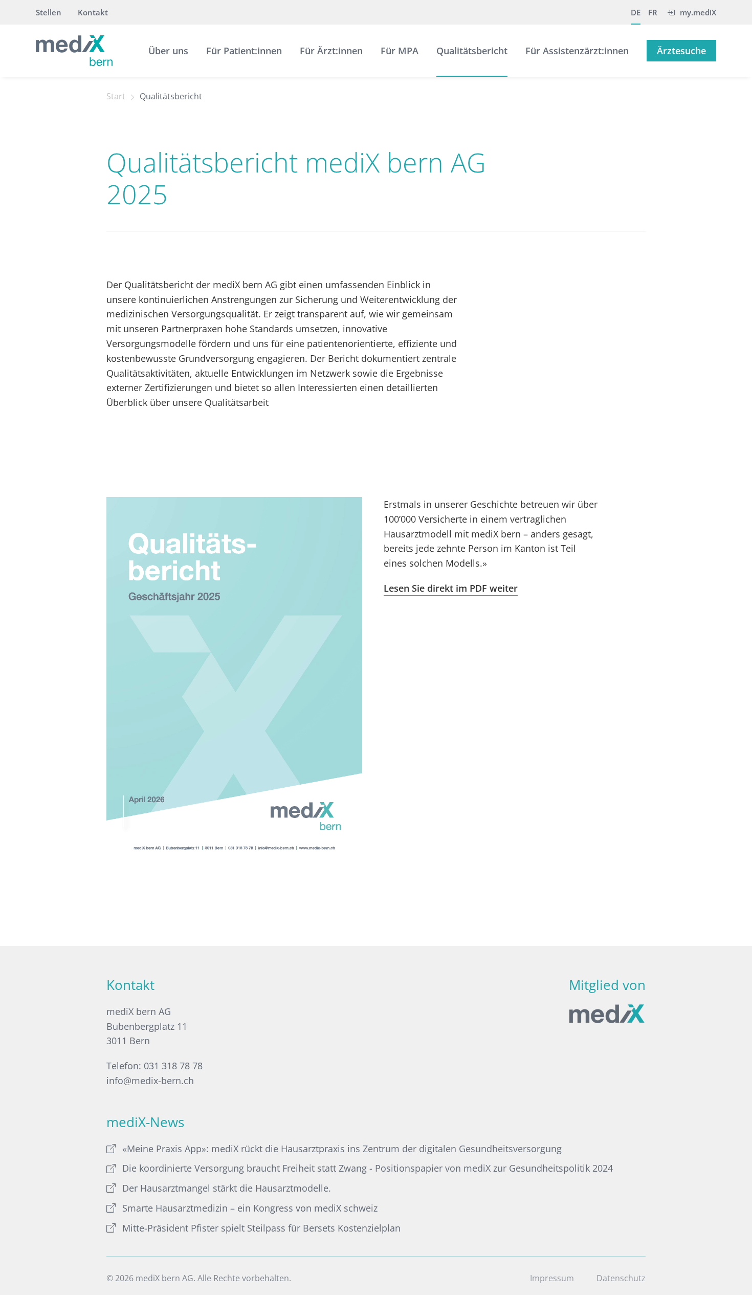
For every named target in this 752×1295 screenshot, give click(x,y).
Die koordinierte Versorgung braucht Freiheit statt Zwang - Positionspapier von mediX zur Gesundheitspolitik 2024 (367, 1168)
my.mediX (698, 12)
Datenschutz (621, 1278)
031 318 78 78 (173, 1066)
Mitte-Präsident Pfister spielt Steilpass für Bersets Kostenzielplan (261, 1228)
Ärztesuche (681, 51)
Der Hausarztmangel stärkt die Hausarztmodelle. (226, 1188)
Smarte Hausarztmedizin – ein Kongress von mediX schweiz (250, 1208)
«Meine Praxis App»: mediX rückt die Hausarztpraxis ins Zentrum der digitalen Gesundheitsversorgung (342, 1148)
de (635, 12)
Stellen (48, 12)
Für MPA (399, 51)
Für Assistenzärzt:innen (577, 51)
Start (115, 96)
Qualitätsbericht (471, 51)
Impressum (552, 1278)
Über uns (168, 51)
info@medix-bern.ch (150, 1080)
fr (652, 12)
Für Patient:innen (244, 51)
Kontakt (93, 12)
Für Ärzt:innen (331, 51)
